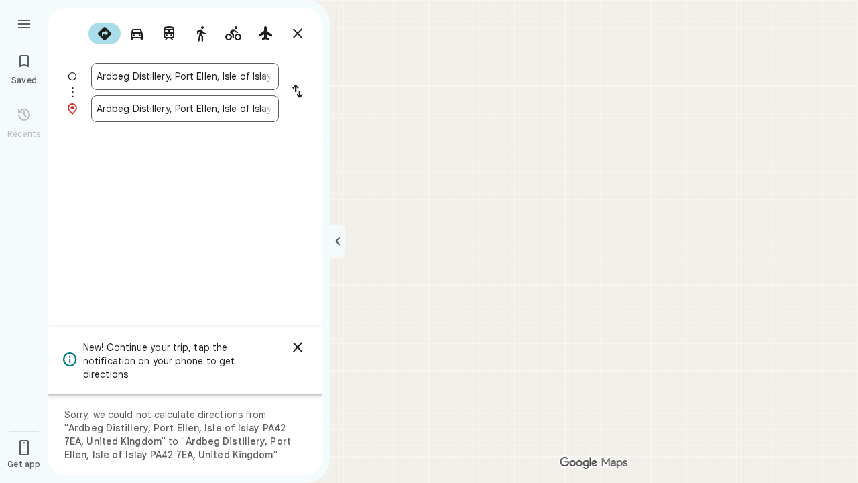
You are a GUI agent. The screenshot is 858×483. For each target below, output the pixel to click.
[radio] (104, 33)
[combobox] (185, 76)
